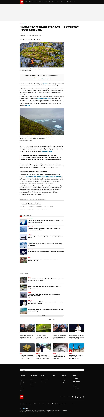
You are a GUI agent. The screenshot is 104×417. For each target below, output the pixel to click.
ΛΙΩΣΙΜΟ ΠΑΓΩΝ (38, 206)
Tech (60, 1)
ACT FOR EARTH (39, 209)
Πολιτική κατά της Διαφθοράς (58, 403)
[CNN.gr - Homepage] (21, 2)
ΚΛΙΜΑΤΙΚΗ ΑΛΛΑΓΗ (48, 206)
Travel (53, 1)
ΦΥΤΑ (45, 209)
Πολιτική (31, 1)
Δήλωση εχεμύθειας (46, 403)
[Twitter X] (75, 397)
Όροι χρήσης (22, 403)
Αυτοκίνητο (63, 1)
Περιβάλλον (22, 388)
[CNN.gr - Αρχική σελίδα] (21, 397)
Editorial (64, 378)
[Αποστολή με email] (40, 39)
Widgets (74, 383)
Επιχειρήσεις (33, 382)
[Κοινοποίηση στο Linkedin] (34, 39)
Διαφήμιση (74, 403)
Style (47, 1)
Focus (50, 1)
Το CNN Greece (76, 388)
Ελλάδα (40, 1)
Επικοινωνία (68, 403)
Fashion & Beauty (44, 380)
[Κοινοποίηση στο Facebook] (24, 39)
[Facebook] (72, 397)
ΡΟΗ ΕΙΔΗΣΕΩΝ (24, 273)
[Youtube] (83, 397)
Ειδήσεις (27, 1)
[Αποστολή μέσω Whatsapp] (32, 39)
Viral (21, 390)
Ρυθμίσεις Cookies (37, 403)
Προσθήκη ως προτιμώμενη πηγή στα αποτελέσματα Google (42, 79)
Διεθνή (31, 386)
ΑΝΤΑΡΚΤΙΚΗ (30, 206)
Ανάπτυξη (32, 378)
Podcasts (75, 378)
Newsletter (75, 386)
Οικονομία (36, 1)
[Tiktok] (78, 397)
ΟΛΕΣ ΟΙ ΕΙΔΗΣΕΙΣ (41, 315)
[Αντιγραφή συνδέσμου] (37, 39)
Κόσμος (44, 1)
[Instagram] (80, 397)
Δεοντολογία (29, 403)
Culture (42, 378)
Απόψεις (64, 380)
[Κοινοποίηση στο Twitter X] (26, 39)
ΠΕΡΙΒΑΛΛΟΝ (23, 23)
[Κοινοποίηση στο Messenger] (29, 39)
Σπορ (57, 1)
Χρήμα (31, 380)
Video (68, 1)
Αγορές (31, 384)
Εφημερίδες (72, 1)
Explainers (64, 382)
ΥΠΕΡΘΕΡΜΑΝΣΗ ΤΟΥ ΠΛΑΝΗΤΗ (27, 209)
